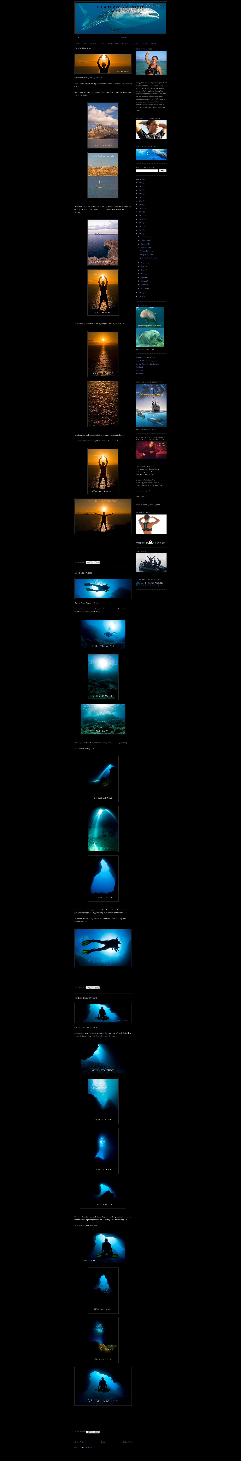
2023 (141, 193)
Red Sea (135, 43)
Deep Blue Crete (83, 572)
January (144, 288)
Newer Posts (79, 1442)
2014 (141, 226)
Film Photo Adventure (120, 7)
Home (103, 1442)
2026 (141, 182)
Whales (124, 43)
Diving (144, 43)
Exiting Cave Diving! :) (86, 998)
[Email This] (87, 562)
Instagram (139, 370)
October (144, 244)
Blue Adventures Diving (105, 1036)
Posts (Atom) (89, 1447)
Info (84, 43)
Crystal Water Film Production (147, 364)
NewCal (93, 43)
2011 (141, 292)
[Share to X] (92, 562)
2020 (141, 204)
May (143, 273)
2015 (141, 222)
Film (102, 43)
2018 (141, 212)
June (143, 270)
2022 (141, 197)
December (145, 236)
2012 (141, 233)
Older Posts (127, 1442)
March (143, 281)
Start (77, 43)
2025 (141, 186)
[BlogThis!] (90, 562)
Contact (154, 43)
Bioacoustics (113, 43)
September (145, 247)
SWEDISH (123, 37)
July (143, 266)
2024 (141, 190)
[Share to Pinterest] (98, 562)
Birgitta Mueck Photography (147, 360)
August (144, 262)
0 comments (80, 562)
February (144, 284)
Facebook (139, 367)
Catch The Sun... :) (84, 48)
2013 (141, 230)
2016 (141, 219)
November (145, 240)
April (143, 277)
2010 (141, 296)
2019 (141, 208)
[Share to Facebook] (95, 562)
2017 (141, 215)
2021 (141, 201)
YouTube (139, 373)
